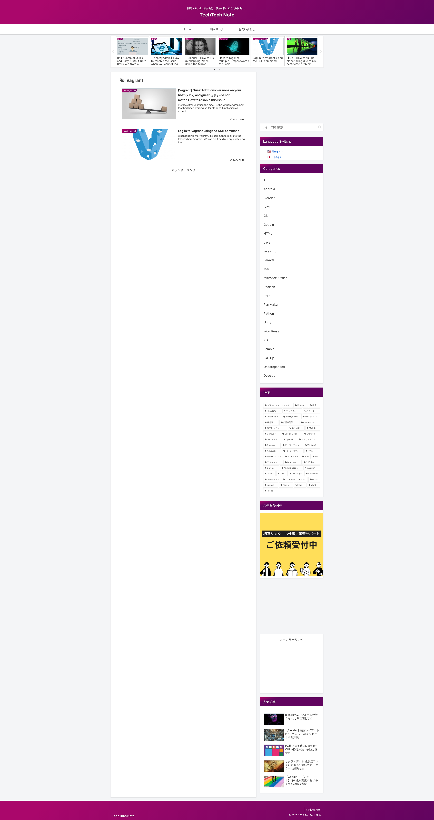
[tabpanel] (132, 51)
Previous (113, 51)
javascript (271, 251)
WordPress (271, 331)
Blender (269, 198)
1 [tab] (214, 69)
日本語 (276, 157)
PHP (267, 295)
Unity (267, 322)
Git (266, 215)
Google (269, 224)
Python (269, 313)
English (277, 151)
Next (321, 51)
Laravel (269, 260)
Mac (267, 269)
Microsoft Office (275, 278)
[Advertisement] (183, 196)
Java (267, 242)
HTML (268, 233)
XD (266, 340)
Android (269, 189)
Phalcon (269, 287)
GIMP (267, 207)
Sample (269, 349)
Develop (269, 375)
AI (265, 180)
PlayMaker (271, 304)
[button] (320, 127)
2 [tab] (219, 69)
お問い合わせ (313, 809)
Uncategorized (274, 367)
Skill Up (269, 358)
